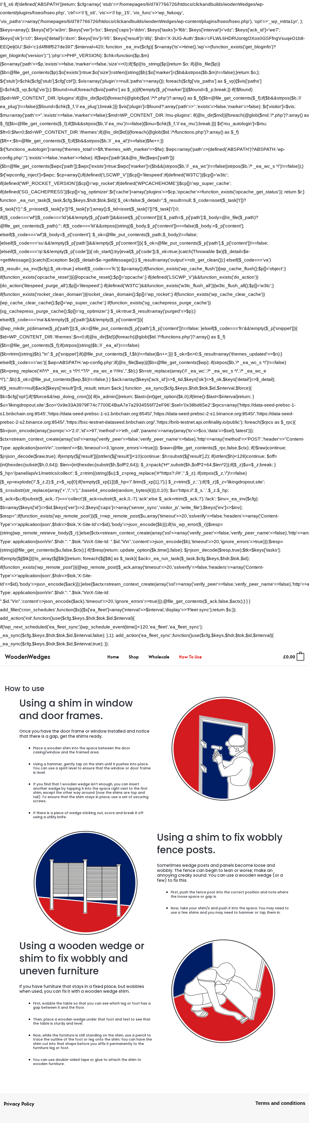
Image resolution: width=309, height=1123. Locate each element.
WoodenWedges (27, 656)
